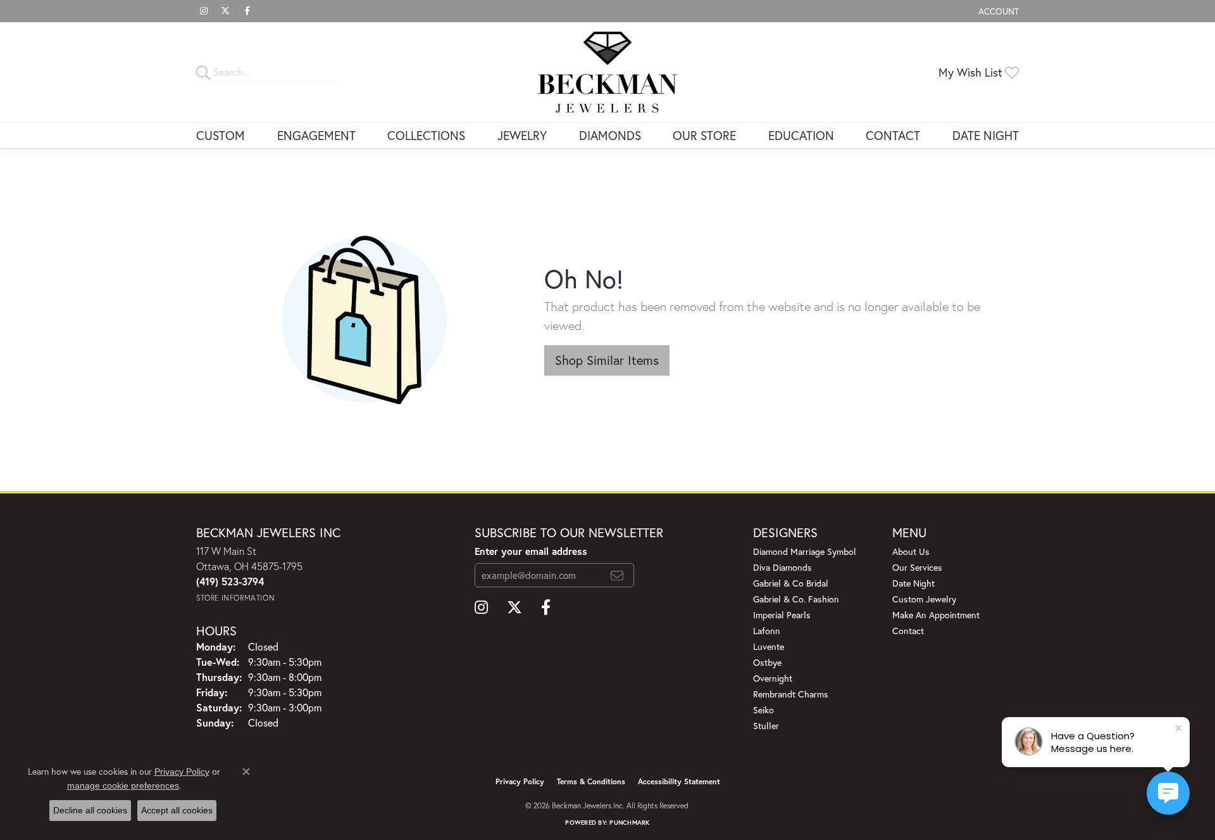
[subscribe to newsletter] (617, 575)
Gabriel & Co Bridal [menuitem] (790, 583)
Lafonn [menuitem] (766, 631)
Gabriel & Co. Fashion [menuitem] (796, 599)
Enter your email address (531, 551)
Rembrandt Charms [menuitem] (790, 694)
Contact (893, 135)
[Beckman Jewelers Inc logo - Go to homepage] (607, 72)
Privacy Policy (519, 781)
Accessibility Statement (679, 781)
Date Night (985, 135)
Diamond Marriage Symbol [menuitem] (804, 551)
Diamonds (610, 135)
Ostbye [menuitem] (767, 662)
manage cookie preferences (123, 785)
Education (801, 135)
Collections (426, 135)
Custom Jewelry (924, 599)
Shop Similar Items (607, 360)
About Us (911, 551)
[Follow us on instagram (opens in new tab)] (203, 11)
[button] (997, 11)
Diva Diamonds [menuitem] (782, 567)
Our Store (704, 135)
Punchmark (629, 822)
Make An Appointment (936, 615)
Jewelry (522, 135)
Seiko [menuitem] (763, 710)
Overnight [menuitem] (772, 678)
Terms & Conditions (591, 781)
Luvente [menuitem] (768, 646)
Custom (220, 135)
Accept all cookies (177, 810)
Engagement (316, 135)
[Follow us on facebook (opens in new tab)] (246, 11)
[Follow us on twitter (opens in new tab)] (225, 11)
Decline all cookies (90, 810)
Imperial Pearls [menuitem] (782, 615)
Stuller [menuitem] (766, 726)
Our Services (917, 567)
